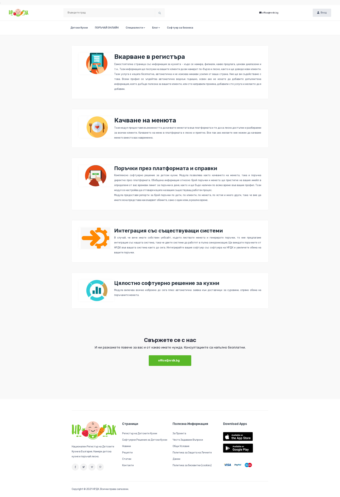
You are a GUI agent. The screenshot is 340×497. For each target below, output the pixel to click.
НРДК (96, 489)
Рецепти (127, 452)
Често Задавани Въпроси (188, 439)
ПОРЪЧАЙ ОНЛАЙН (107, 27)
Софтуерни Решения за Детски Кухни (144, 439)
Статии (126, 459)
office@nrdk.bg (270, 12)
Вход (324, 12)
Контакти (128, 465)
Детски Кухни (79, 27)
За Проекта (179, 433)
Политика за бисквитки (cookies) (192, 465)
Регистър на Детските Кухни (139, 433)
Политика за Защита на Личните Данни (192, 456)
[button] (135, 28)
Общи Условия (181, 446)
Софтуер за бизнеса (180, 27)
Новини (126, 446)
